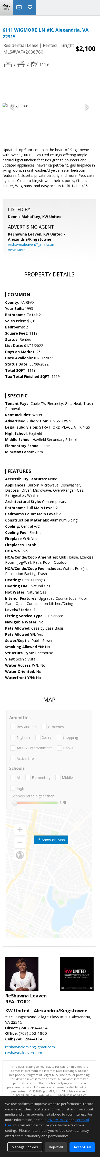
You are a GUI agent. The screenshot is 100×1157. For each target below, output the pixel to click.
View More (17, 249)
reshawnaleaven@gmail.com (31, 244)
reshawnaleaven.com (23, 1052)
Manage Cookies (25, 1147)
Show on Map (53, 839)
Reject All (56, 1147)
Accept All (82, 1147)
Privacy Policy (57, 1119)
